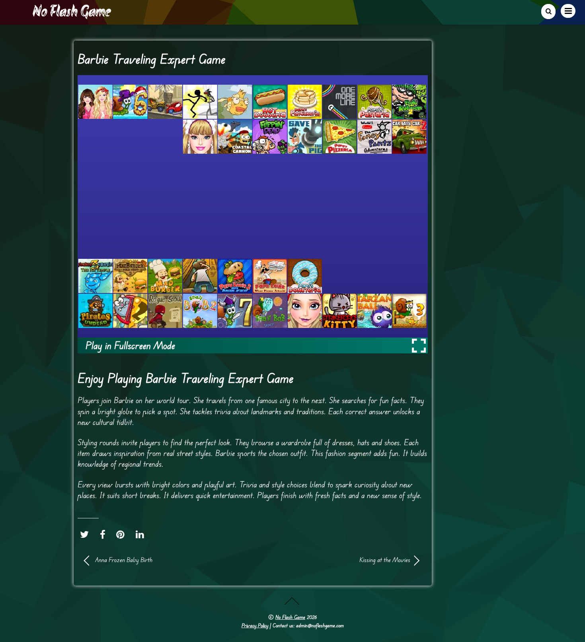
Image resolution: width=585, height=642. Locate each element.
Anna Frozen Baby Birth (123, 560)
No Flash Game (290, 617)
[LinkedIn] (142, 534)
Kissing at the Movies (336, 560)
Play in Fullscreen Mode (130, 345)
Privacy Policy (255, 625)
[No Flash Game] (72, 15)
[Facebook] (104, 534)
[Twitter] (86, 534)
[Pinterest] (122, 534)
